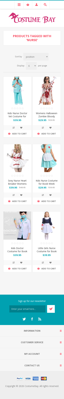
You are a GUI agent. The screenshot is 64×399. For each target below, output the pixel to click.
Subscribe (51, 309)
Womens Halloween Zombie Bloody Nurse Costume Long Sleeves (46, 118)
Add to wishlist (21, 127)
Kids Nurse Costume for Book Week (47, 182)
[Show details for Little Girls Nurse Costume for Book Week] (47, 226)
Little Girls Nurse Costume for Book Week (47, 251)
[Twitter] (24, 319)
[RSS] (40, 319)
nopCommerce (39, 390)
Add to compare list (13, 127)
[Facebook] (32, 319)
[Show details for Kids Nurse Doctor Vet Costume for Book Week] (17, 91)
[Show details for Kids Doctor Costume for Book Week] (17, 226)
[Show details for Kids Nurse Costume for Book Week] (47, 158)
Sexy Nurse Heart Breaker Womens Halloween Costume (17, 183)
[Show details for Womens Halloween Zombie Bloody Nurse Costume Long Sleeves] (47, 91)
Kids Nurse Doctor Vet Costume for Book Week (17, 116)
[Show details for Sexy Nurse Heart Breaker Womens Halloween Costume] (17, 158)
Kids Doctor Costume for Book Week (17, 251)
